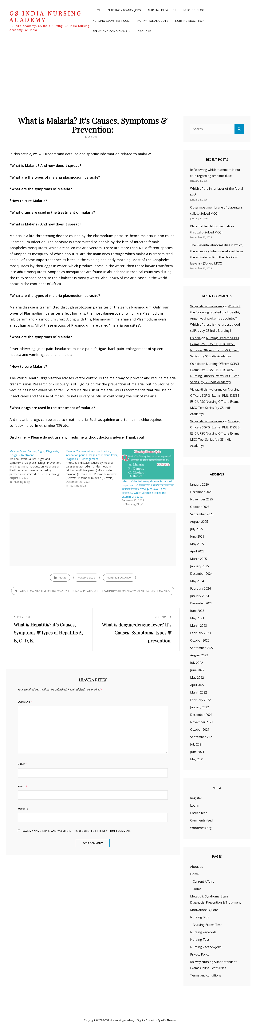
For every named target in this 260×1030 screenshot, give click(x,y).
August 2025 (199, 521)
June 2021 (197, 752)
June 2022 (197, 670)
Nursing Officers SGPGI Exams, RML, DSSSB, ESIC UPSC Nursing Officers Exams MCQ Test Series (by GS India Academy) (215, 401)
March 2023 (198, 625)
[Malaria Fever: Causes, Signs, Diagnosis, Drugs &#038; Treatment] (38, 466)
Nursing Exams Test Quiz (111, 20)
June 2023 (197, 611)
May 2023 (197, 618)
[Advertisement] (130, 70)
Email (22, 786)
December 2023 (201, 603)
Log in (194, 805)
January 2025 (199, 566)
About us (145, 31)
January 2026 (199, 484)
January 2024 (199, 596)
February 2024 (200, 588)
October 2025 (199, 507)
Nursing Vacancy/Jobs (124, 10)
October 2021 (199, 729)
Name (22, 764)
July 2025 (196, 529)
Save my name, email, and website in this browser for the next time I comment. (77, 831)
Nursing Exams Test (207, 925)
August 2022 (199, 655)
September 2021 (202, 737)
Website (23, 808)
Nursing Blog (193, 10)
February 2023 (200, 633)
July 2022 (196, 663)
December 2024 (201, 573)
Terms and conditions (110, 31)
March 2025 (198, 559)
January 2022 (199, 707)
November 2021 (201, 722)
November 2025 (201, 499)
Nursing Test (199, 939)
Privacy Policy (199, 954)
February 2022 (200, 700)
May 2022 (197, 677)
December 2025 (201, 492)
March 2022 (198, 692)
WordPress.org (201, 828)
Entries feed (198, 813)
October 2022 (199, 640)
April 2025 (197, 551)
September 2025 (202, 514)
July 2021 (196, 744)
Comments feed (201, 820)
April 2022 (197, 685)
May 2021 (197, 759)
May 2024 (197, 581)
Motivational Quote (152, 20)
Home (97, 10)
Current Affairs (203, 881)
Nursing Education (189, 20)
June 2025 (197, 536)
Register (196, 798)
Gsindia (195, 338)
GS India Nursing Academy (46, 16)
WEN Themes (168, 1020)
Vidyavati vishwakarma (206, 306)
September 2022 (202, 648)
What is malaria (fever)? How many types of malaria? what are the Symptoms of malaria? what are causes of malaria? (95, 591)
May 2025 (197, 544)
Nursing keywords (162, 10)
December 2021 (201, 715)
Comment (25, 701)
